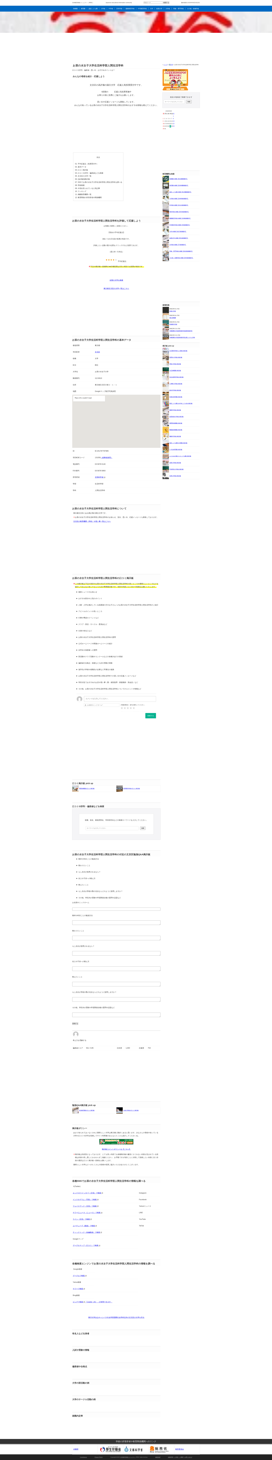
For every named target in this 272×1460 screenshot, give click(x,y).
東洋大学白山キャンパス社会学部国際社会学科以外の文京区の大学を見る (116, 1317)
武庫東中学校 (173, 324)
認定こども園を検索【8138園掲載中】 (180, 192)
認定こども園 (93, 8)
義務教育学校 (130, 8)
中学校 (111, 8)
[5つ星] (116, 260)
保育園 (83, 8)
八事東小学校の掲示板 (175, 383)
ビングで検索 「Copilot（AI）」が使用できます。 (92, 1302)
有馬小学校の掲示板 (175, 476)
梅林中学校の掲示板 (175, 410)
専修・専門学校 (178, 8)
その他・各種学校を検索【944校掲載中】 (181, 258)
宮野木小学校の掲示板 (175, 357)
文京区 (97, 352)
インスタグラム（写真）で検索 (85, 1199)
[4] (130, 708)
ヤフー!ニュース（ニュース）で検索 (87, 1213)
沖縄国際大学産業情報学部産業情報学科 (180, 331)
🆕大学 (171, 64)
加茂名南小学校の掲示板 (176, 416)
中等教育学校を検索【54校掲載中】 (179, 225)
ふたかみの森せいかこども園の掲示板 (180, 456)
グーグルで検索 (79, 1276)
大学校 (168, 8)
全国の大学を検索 (116, 280)
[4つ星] (114, 260)
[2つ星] (109, 260)
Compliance (83, 1457)
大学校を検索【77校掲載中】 (177, 244)
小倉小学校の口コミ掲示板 (131, 1110)
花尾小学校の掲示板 (175, 462)
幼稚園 (75, 8)
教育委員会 (179, 1449)
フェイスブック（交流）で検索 (85, 1206)
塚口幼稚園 (172, 317)
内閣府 (75, 1449)
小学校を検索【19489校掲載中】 (178, 198)
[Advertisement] (136, 48)
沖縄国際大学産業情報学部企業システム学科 (182, 337)
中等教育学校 (142, 8)
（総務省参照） (107, 457)
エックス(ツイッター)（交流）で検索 (87, 1193)
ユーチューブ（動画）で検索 (84, 1226)
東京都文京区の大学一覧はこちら (116, 288)
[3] (127, 708)
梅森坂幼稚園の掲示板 (175, 430)
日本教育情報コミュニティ (80, 2)
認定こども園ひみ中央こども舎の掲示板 (180, 403)
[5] (133, 708)
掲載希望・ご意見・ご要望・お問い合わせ (180, 1457)
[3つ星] (111, 260)
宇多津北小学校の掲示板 (176, 469)
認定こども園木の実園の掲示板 (178, 443)
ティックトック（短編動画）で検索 (86, 1232)
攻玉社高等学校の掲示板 (176, 377)
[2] (124, 708)
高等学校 (119, 8)
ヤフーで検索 (78, 1289)
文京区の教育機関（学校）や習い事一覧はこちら (92, 521)
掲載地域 (157, 1457)
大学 (151, 8)
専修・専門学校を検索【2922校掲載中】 (181, 251)
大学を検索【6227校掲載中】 (177, 231)
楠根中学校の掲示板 (175, 436)
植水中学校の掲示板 (175, 390)
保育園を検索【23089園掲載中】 (178, 185)
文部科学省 (99, 477)
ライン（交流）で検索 (81, 1219)
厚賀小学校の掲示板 (175, 364)
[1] (121, 708)
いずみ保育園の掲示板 (175, 449)
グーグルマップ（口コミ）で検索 (86, 1245)
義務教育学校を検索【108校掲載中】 (180, 218)
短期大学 (159, 8)
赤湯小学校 (172, 311)
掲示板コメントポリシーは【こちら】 (116, 1149)
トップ (165, 64)
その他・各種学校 (193, 8)
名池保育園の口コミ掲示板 (86, 1110)
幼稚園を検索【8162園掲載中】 (178, 179)
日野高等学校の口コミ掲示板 (131, 788)
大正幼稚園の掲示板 (175, 370)
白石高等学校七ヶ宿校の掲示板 (178, 351)
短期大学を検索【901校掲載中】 (178, 238)
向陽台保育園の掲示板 (175, 397)
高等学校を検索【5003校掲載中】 (179, 212)
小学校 (103, 8)
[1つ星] (107, 260)
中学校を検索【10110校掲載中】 (178, 205)
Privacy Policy (99, 1457)
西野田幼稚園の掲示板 (175, 423)
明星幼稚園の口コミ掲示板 (86, 788)
